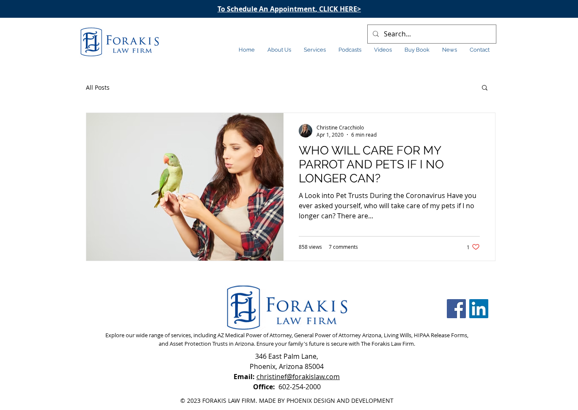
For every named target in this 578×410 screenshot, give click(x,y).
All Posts (98, 87)
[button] (485, 88)
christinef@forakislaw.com (298, 376)
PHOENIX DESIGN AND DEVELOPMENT (340, 400)
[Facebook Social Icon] (456, 308)
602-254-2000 (287, 386)
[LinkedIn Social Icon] (478, 308)
